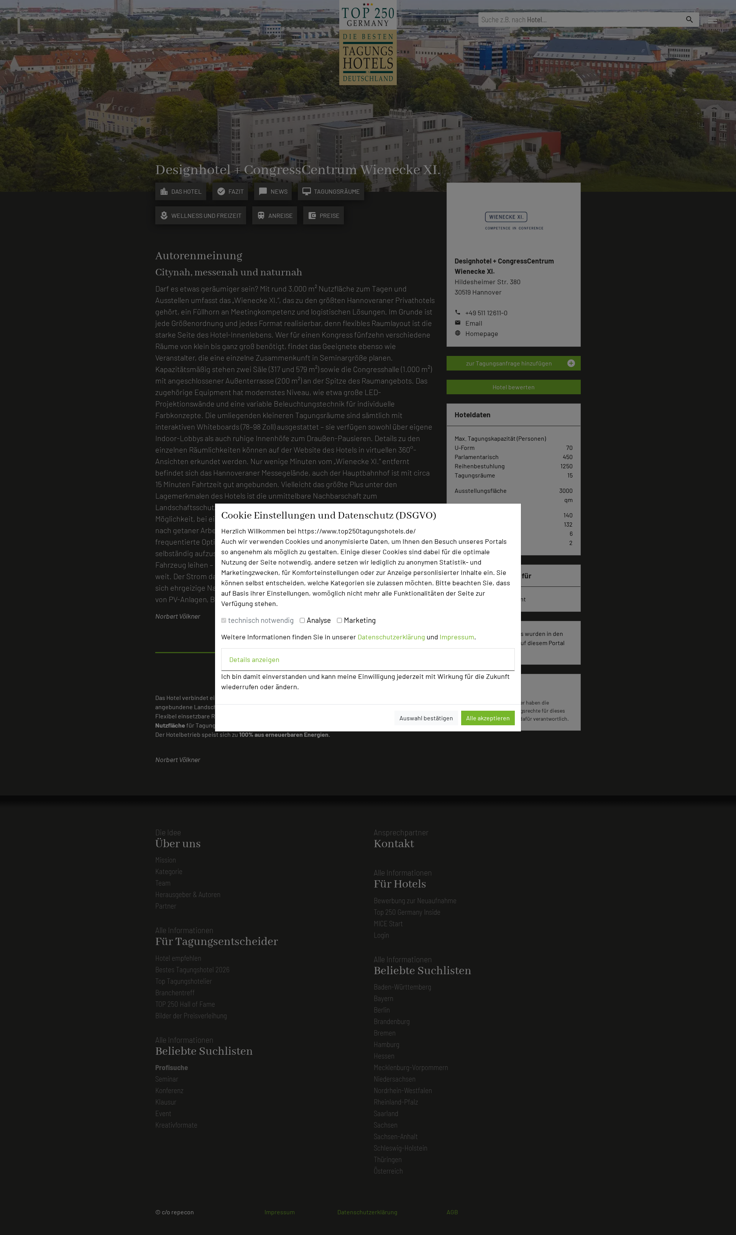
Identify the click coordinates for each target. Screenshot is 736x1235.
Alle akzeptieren (488, 717)
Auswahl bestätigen (426, 717)
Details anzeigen (254, 659)
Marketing (360, 620)
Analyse (319, 620)
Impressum (457, 636)
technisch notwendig (261, 620)
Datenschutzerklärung (391, 636)
